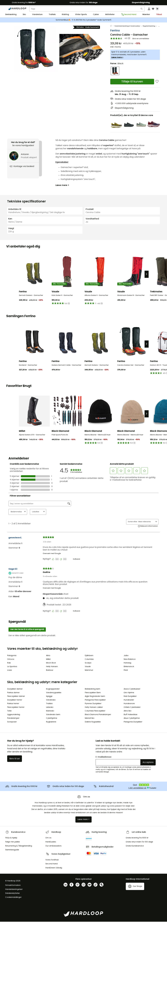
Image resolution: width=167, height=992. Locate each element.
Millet (48, 659)
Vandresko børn (53, 714)
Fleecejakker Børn (93, 693)
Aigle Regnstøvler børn (95, 696)
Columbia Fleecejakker (95, 711)
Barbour (49, 670)
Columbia (89, 659)
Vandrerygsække (53, 693)
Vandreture (37, 14)
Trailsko (49, 704)
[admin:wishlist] (157, 81)
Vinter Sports (81, 14)
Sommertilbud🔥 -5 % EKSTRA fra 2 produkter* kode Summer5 (83, 20)
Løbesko (49, 707)
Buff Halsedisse (130, 714)
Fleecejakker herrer (15, 707)
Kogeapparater (53, 689)
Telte (9, 711)
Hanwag (127, 663)
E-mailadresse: (104, 757)
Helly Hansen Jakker (94, 707)
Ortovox (10, 659)
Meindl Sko (89, 718)
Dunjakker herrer (14, 700)
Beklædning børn (92, 689)
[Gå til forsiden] (112, 26)
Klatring (65, 14)
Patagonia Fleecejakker (95, 700)
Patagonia (11, 656)
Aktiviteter (110, 14)
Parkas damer (13, 693)
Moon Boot (51, 663)
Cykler (96, 14)
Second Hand (130, 14)
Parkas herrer (13, 704)
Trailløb (52, 14)
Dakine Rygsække (93, 722)
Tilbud (159, 14)
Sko (24, 14)
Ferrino (115, 30)
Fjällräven (89, 656)
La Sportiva (12, 666)
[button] (35, 49)
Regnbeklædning (149, 26)
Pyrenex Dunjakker (93, 704)
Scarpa (88, 663)
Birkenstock (129, 666)
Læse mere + (117, 57)
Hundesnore (129, 704)
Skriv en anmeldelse (140, 39)
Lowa (9, 670)
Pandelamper (13, 718)
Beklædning (10, 14)
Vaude (88, 666)
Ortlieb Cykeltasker (132, 707)
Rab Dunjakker (130, 696)
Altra (48, 656)
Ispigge (49, 696)
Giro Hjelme (129, 693)
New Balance (130, 659)
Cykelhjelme (51, 718)
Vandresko (51, 700)
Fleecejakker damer (16, 696)
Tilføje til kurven (132, 81)
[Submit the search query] (141, 9)
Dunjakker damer (15, 689)
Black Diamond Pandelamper (98, 714)
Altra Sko (127, 711)
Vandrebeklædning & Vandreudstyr (127, 26)
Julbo (126, 656)
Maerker (146, 14)
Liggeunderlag (13, 714)
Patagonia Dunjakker (133, 722)
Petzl (126, 670)
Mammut (89, 670)
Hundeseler (129, 700)
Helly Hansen (52, 666)
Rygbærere (51, 722)
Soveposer (12, 722)
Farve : (116, 63)
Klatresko (50, 711)
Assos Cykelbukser (132, 689)
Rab (9, 663)
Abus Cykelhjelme (132, 718)
